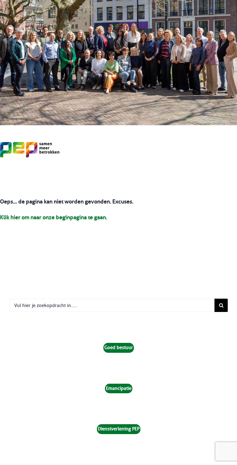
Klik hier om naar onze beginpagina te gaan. (53, 217)
